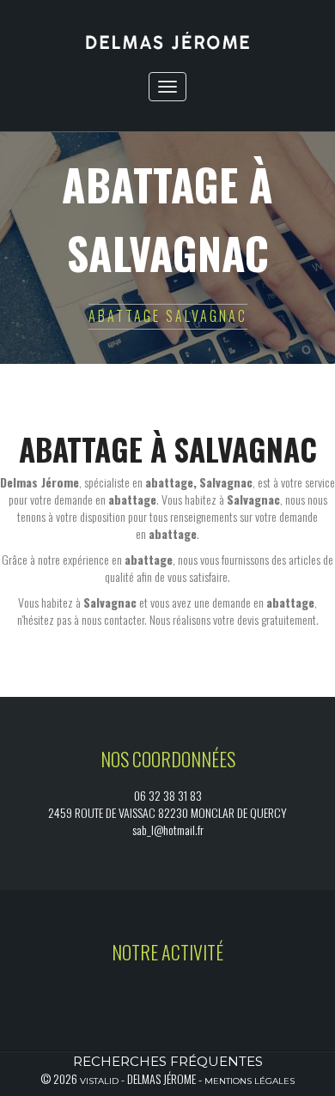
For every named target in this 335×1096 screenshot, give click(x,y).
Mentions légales (249, 1081)
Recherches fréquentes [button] (168, 1061)
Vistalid (99, 1081)
